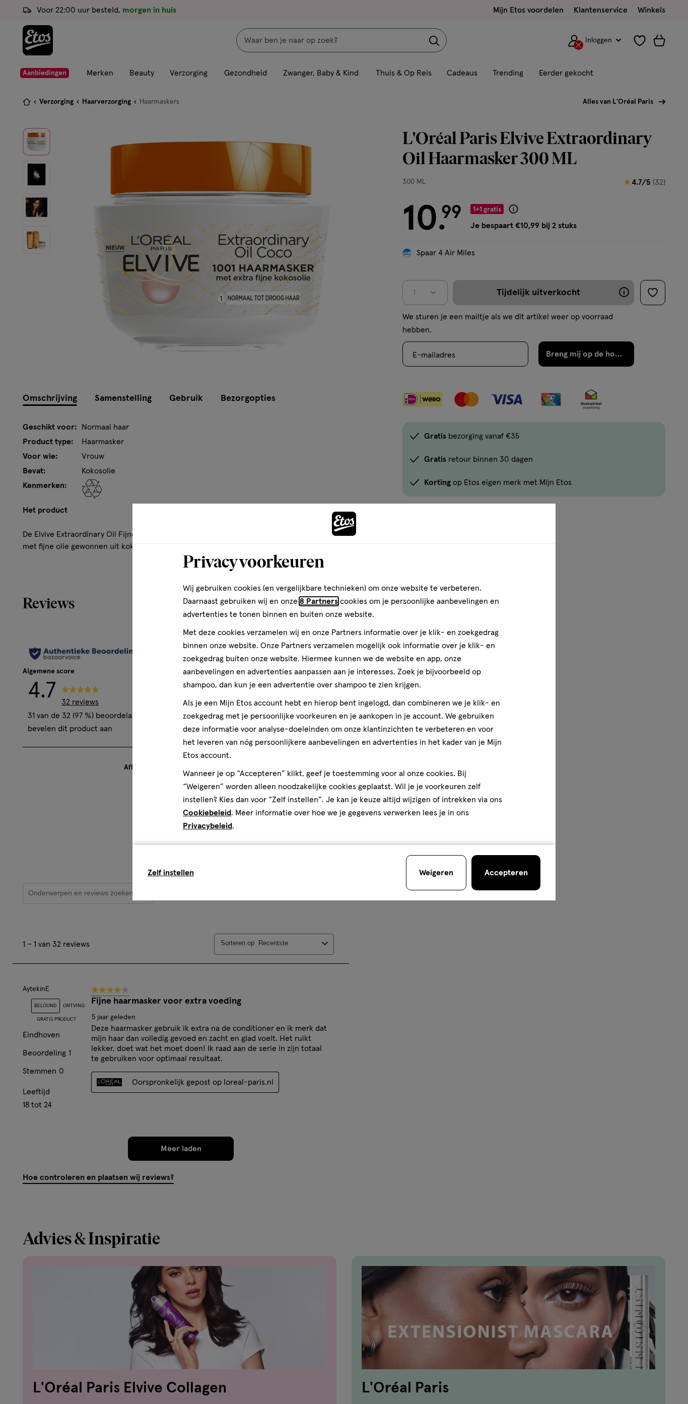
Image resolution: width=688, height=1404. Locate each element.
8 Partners (319, 601)
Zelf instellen (171, 873)
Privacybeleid (207, 826)
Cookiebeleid (207, 813)
